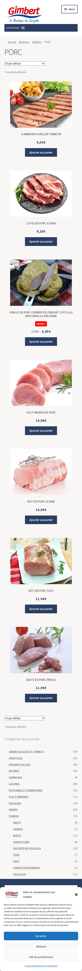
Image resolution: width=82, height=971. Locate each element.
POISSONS (15, 803)
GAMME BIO (15, 777)
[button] (76, 894)
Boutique (24, 42)
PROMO (13, 809)
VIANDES (36, 42)
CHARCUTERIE (21, 842)
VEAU (16, 861)
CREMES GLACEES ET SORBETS (26, 751)
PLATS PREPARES (18, 796)
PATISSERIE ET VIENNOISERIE (25, 790)
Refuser (41, 946)
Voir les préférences (41, 957)
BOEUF (17, 835)
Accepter (41, 936)
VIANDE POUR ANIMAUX (26, 867)
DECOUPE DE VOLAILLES (27, 848)
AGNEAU (18, 829)
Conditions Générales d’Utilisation (41, 965)
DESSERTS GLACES (20, 764)
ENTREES (14, 771)
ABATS (17, 822)
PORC (16, 854)
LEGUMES (14, 783)
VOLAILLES (19, 874)
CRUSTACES (16, 758)
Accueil (12, 42)
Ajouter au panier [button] (41, 152)
